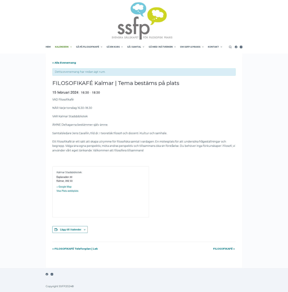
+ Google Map (64, 186)
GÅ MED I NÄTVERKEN (161, 47)
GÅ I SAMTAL (134, 47)
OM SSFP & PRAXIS (190, 47)
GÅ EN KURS (113, 47)
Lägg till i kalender (70, 229)
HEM (48, 47)
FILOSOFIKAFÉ (224, 248)
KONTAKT (213, 47)
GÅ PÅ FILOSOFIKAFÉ (87, 47)
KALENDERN (61, 47)
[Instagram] (241, 47)
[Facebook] (236, 47)
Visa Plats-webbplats (67, 190)
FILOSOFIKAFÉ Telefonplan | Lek (75, 248)
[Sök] (230, 47)
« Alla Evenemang (64, 62)
